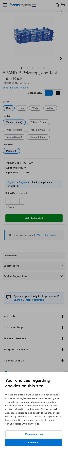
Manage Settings (34, 433)
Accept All (33, 442)
